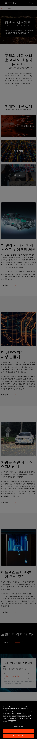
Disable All (18, 731)
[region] (18, 720)
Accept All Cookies (18, 735)
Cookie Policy (12, 720)
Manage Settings (18, 726)
